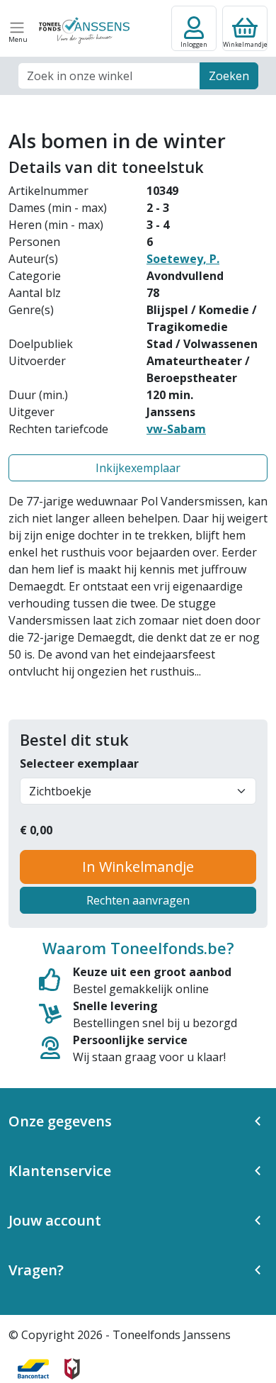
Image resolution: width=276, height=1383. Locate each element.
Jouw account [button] (54, 1220)
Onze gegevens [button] (60, 1121)
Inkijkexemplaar (138, 468)
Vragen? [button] (36, 1270)
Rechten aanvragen (138, 900)
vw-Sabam (176, 429)
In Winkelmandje (138, 866)
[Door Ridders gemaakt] (72, 1368)
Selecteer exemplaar (79, 763)
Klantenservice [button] (59, 1170)
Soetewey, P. (182, 259)
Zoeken (229, 76)
